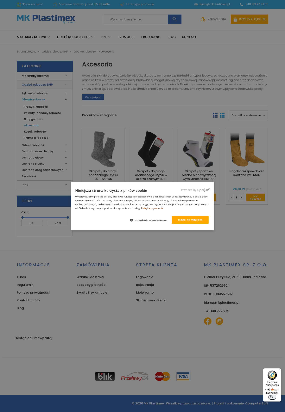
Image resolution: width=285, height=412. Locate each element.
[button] (150, 220)
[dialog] (142, 206)
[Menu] (278, 370)
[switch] (272, 397)
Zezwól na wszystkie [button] (190, 219)
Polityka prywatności (152, 208)
